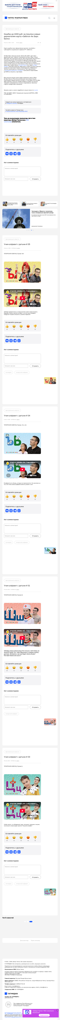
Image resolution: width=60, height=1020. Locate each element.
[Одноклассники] (11, 153)
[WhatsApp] (19, 153)
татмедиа (8, 372)
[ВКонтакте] (7, 153)
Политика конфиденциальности (13, 1017)
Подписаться (44, 1015)
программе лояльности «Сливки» (14, 70)
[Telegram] (15, 153)
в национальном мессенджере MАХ (16, 111)
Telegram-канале (11, 103)
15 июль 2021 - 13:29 (8, 589)
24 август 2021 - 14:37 (9, 42)
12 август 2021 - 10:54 (9, 248)
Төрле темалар (35, 940)
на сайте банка (22, 65)
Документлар (24, 940)
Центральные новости (12, 29)
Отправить (35, 179)
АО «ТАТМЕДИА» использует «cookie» (15, 1013)
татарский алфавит (22, 372)
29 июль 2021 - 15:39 (8, 760)
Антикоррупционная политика (13, 1012)
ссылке (36, 90)
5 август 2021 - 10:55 (8, 419)
